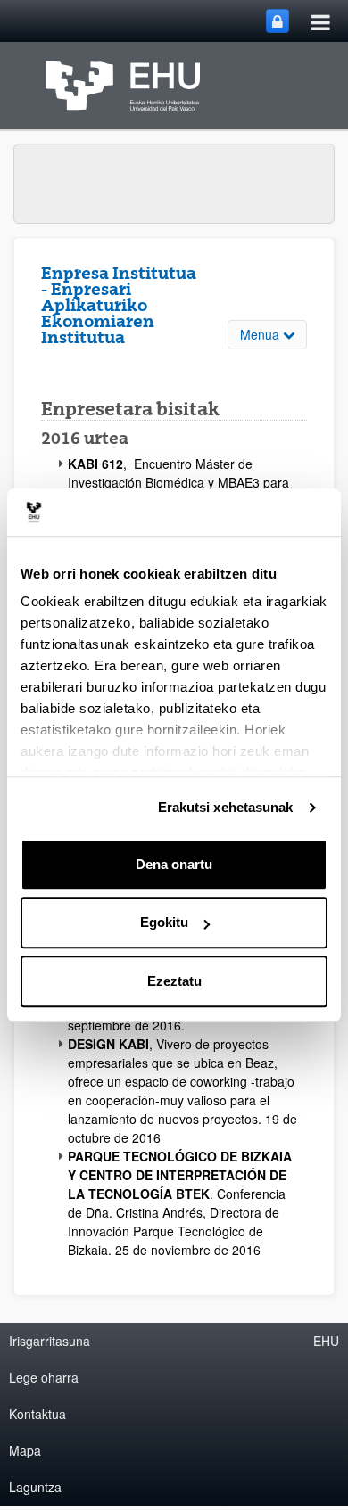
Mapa (25, 1450)
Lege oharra (44, 1377)
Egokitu (164, 922)
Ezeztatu (174, 981)
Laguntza (35, 1487)
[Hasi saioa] (277, 21)
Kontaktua (37, 1414)
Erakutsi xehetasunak (226, 807)
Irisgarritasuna (49, 1341)
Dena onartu (174, 864)
